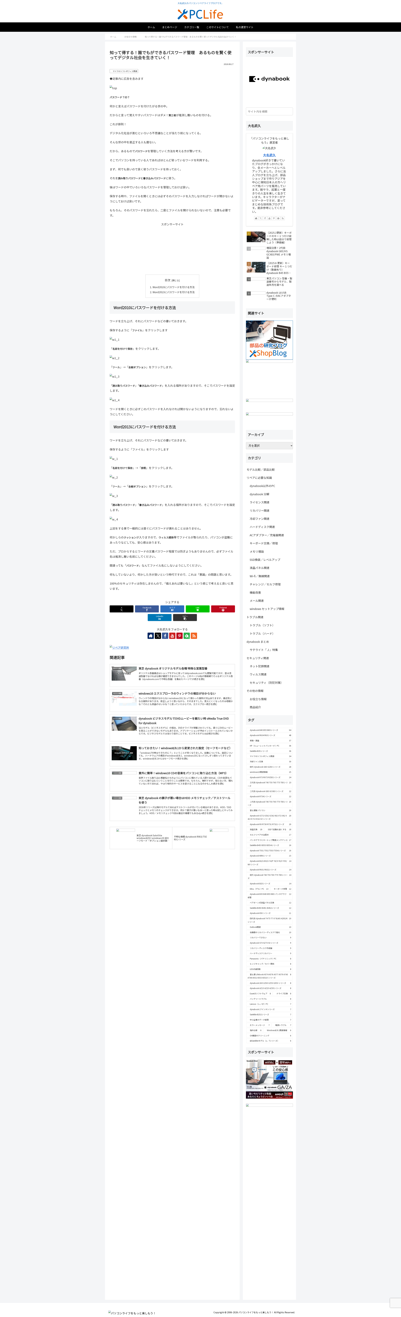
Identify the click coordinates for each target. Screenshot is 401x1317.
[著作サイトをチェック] (151, 636)
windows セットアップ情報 (267, 609)
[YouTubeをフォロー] (172, 636)
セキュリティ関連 (258, 658)
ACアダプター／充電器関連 (267, 535)
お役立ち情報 (258, 699)
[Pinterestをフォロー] (179, 636)
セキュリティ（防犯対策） (266, 682)
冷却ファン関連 (259, 519)
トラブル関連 (255, 617)
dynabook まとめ (258, 641)
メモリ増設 (257, 551)
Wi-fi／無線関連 (260, 576)
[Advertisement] (172, 249)
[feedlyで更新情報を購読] (278, 218)
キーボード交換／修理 (264, 543)
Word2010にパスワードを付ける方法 (174, 287)
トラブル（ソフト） (262, 625)
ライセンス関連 (259, 502)
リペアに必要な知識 (259, 478)
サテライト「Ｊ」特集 (264, 650)
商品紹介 (255, 707)
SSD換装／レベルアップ (265, 560)
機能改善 (255, 592)
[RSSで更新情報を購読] (194, 636)
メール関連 (257, 601)
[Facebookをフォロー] (165, 636)
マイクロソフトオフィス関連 (125, 71)
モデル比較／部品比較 (261, 469)
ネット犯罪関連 (259, 666)
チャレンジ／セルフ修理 (265, 584)
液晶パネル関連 (259, 568)
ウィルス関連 (258, 674)
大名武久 (269, 155)
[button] (185, 617)
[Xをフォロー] (158, 636)
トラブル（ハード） (262, 633)
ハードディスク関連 (262, 527)
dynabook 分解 (259, 494)
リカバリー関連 (259, 510)
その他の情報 (255, 691)
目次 (167, 280)
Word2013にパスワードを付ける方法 (174, 292)
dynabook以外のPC (262, 486)
